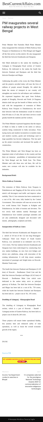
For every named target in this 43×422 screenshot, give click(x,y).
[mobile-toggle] (3, 13)
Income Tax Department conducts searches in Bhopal (11, 377)
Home (4, 18)
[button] (40, 13)
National (10, 18)
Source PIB (6, 353)
